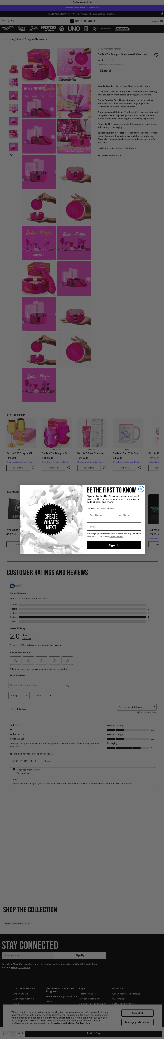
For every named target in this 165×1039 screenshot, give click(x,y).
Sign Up (114, 545)
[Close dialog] (141, 489)
